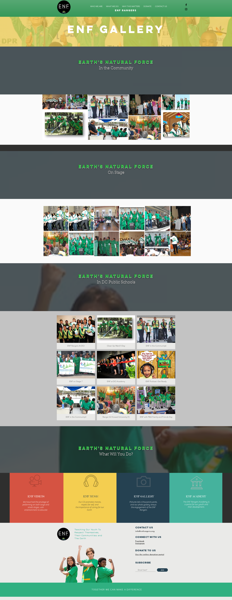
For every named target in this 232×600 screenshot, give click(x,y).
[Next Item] (185, 116)
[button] (76, 332)
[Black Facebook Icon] (186, 4)
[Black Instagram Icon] (186, 9)
